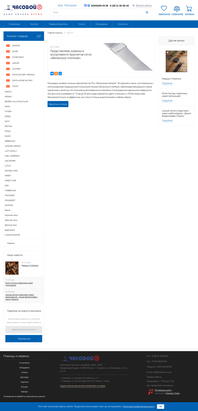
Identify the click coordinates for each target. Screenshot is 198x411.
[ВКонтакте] (52, 73)
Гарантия (24, 382)
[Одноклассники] (56, 73)
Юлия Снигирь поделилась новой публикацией (19, 284)
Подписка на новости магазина (24, 311)
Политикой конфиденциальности (138, 406)
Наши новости (15, 255)
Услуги (81, 24)
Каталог (34, 24)
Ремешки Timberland (30, 266)
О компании (14, 24)
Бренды (24, 392)
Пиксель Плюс (172, 393)
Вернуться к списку (58, 104)
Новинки (10, 243)
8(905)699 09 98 (99, 5)
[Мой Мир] (60, 73)
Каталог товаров (17, 36)
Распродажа (102, 24)
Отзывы (24, 387)
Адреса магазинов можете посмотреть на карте (82, 386)
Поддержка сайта (163, 390)
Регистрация (70, 5)
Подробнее (167, 83)
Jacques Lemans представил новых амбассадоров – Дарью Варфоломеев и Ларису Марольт (21, 297)
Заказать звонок (144, 5)
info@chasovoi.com (162, 372)
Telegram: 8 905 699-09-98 (159, 367)
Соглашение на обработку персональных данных (24, 396)
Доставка (24, 377)
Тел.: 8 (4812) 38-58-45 (157, 356)
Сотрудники (24, 368)
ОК (160, 406)
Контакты (123, 24)
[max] (85, 5)
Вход (60, 5)
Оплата (24, 372)
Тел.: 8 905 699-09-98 (157, 361)
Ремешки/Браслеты (58, 24)
